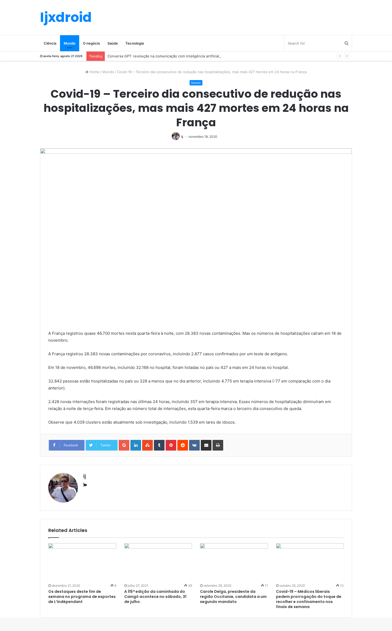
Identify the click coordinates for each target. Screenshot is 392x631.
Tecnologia (134, 43)
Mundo (69, 43)
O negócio (91, 43)
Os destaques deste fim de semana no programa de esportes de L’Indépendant (82, 596)
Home (94, 72)
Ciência (50, 43)
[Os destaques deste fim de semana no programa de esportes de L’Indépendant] (82, 562)
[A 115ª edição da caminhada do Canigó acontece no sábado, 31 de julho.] (158, 562)
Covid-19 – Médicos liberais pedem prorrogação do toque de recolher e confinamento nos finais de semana (308, 599)
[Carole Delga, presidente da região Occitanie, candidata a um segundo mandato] (234, 562)
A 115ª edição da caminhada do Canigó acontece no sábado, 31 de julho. (155, 596)
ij (182, 137)
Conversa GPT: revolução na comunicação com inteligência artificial (163, 56)
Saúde (112, 43)
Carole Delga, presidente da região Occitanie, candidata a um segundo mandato (233, 596)
